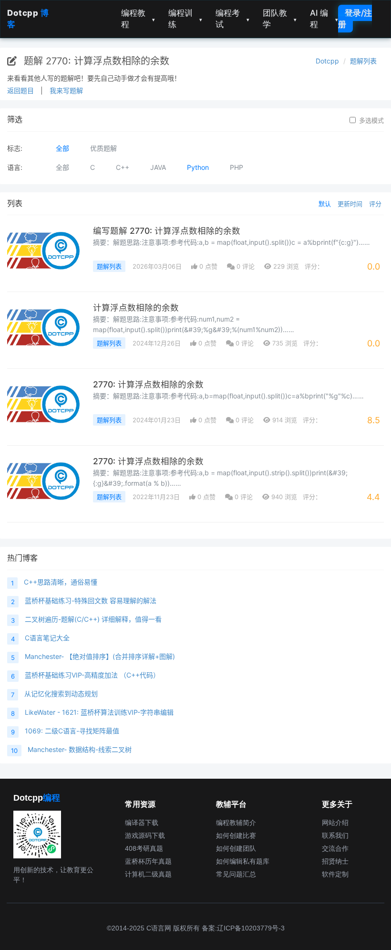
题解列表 (363, 61)
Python (198, 167)
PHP (236, 167)
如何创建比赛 (236, 835)
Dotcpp (327, 61)
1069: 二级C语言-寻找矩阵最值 (72, 731)
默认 (325, 204)
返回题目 (20, 90)
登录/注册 (355, 18)
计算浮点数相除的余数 (136, 308)
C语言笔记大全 (47, 638)
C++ (122, 167)
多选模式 (371, 120)
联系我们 (335, 835)
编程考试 (232, 18)
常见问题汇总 (236, 874)
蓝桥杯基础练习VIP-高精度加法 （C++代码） (92, 675)
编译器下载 (141, 822)
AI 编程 (324, 18)
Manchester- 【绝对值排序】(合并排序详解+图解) (100, 656)
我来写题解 (66, 90)
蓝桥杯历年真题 (148, 861)
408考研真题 (144, 848)
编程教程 (138, 18)
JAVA (158, 167)
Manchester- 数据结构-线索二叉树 (80, 749)
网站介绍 (335, 822)
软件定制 (335, 874)
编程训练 (185, 18)
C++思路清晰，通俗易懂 (60, 582)
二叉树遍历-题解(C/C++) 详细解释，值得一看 (93, 619)
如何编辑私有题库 (242, 861)
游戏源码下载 (145, 835)
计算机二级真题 (148, 874)
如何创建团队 (236, 848)
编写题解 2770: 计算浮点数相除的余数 (166, 231)
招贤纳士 (335, 861)
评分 (375, 204)
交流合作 (335, 848)
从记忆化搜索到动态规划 (61, 693)
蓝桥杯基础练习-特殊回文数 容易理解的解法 (90, 600)
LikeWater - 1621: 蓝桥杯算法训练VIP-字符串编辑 (99, 712)
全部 (62, 148)
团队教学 (280, 18)
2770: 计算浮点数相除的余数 (148, 384)
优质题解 (103, 148)
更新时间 (350, 204)
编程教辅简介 (236, 822)
